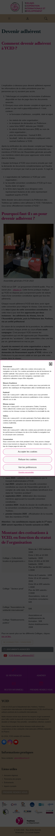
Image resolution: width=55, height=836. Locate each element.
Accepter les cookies (27, 451)
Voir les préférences (27, 467)
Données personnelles (26, 472)
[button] (50, 363)
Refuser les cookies (27, 459)
